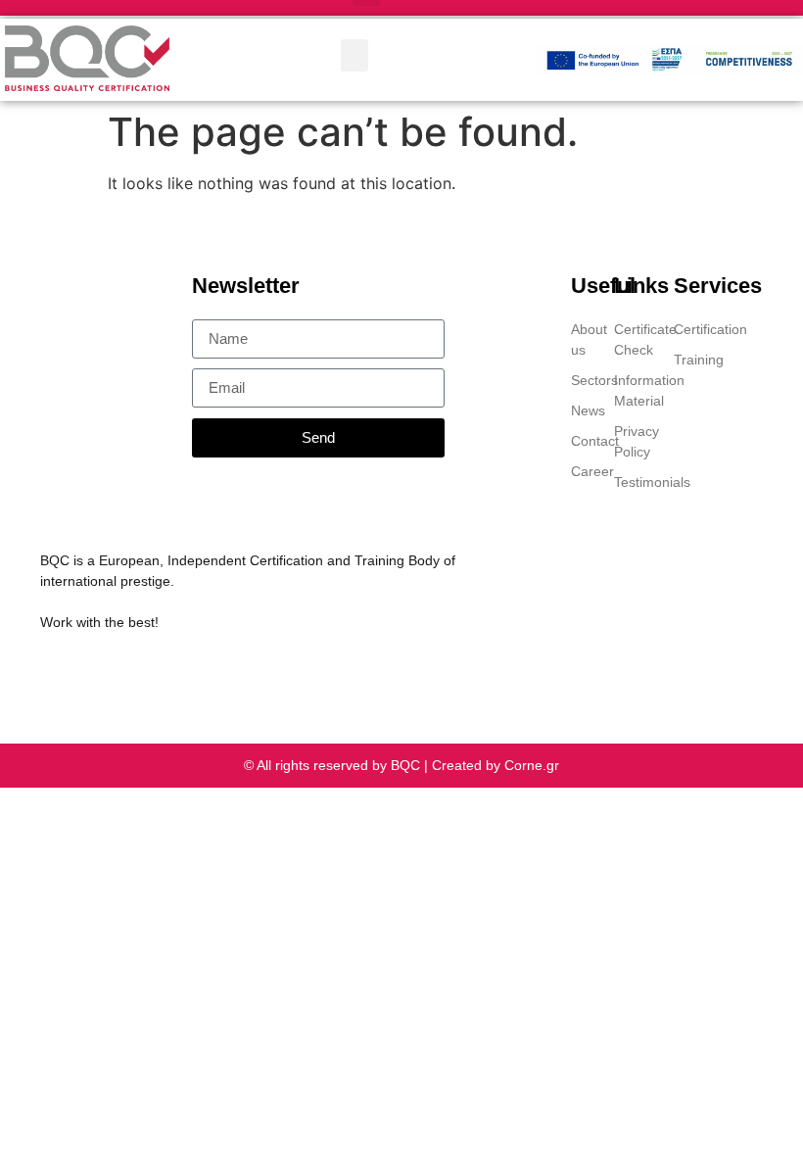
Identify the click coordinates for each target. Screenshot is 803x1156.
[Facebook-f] (86, 671)
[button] (354, 55)
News (583, 410)
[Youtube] (160, 671)
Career (583, 471)
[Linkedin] (49, 671)
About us (583, 339)
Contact (583, 441)
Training (699, 359)
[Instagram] (123, 671)
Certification (703, 329)
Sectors (583, 380)
